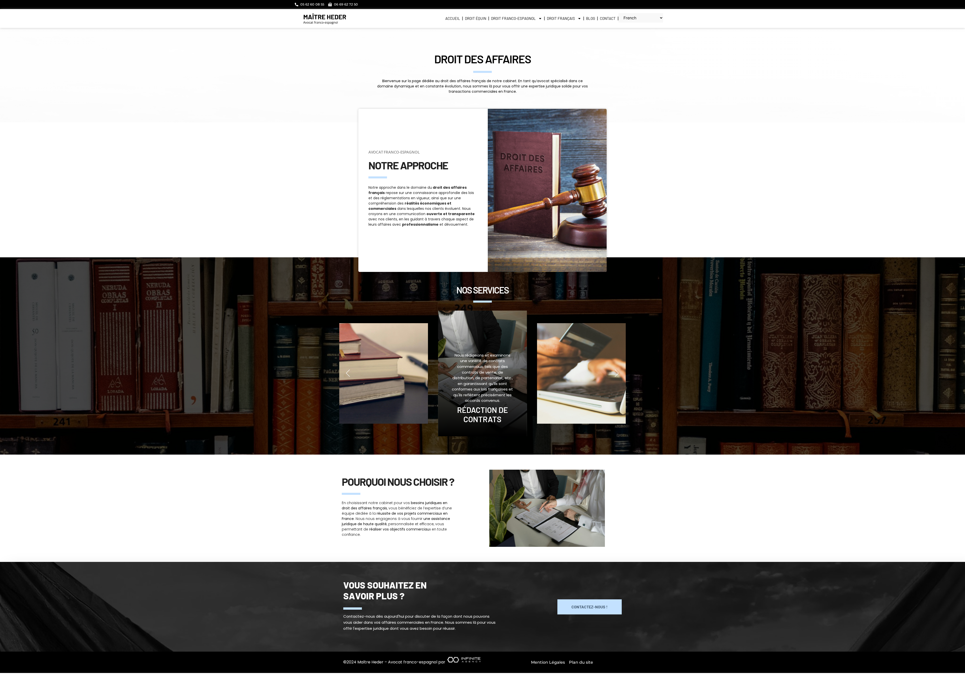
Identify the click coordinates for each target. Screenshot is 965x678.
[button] (348, 373)
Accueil (452, 18)
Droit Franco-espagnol (513, 18)
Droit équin (475, 18)
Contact (608, 18)
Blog (590, 18)
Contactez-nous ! (589, 606)
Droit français (561, 18)
